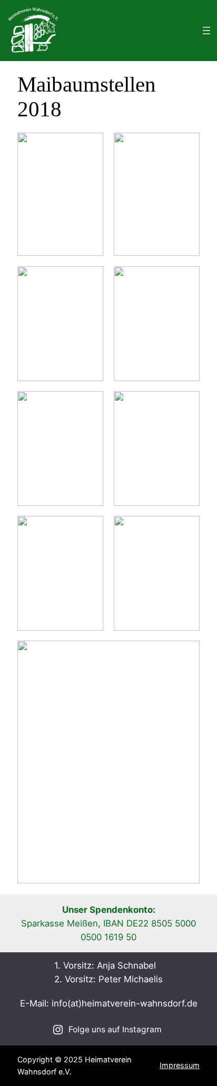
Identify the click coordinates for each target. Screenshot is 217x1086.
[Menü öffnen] (206, 30)
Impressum (180, 1065)
